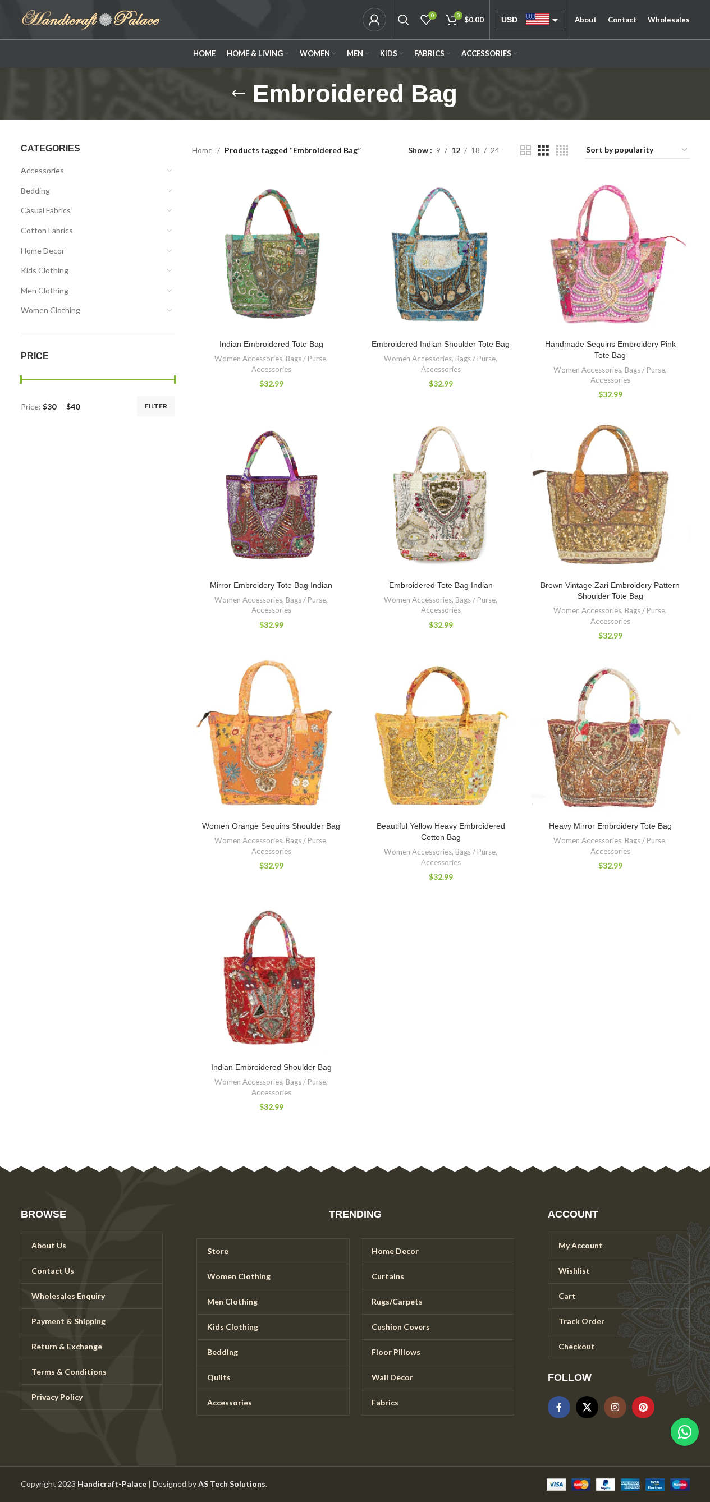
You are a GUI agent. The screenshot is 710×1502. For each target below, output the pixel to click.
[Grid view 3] (543, 151)
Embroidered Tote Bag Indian (441, 585)
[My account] (374, 19)
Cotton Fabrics (47, 230)
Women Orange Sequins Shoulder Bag (271, 825)
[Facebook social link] (559, 1407)
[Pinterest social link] (643, 1407)
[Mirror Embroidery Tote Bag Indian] (271, 495)
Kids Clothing (44, 270)
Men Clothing (44, 290)
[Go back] (239, 93)
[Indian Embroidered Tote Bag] (271, 255)
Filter (156, 406)
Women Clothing (50, 310)
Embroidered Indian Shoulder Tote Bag (441, 343)
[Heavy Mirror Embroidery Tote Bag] (610, 737)
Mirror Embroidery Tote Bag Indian (271, 585)
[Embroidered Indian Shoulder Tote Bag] (440, 255)
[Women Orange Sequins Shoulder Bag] (271, 737)
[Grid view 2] (525, 151)
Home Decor (43, 250)
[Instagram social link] (615, 1407)
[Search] (403, 19)
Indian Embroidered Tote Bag (271, 343)
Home (202, 150)
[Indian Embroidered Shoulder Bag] (271, 978)
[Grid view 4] (562, 151)
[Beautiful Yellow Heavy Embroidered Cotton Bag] (440, 737)
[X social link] (587, 1407)
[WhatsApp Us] (685, 1432)
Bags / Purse (306, 358)
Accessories (42, 170)
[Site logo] (91, 19)
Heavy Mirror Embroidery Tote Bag (610, 825)
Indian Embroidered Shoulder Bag (271, 1067)
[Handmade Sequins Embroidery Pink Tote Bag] (610, 255)
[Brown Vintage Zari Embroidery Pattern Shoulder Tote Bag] (610, 495)
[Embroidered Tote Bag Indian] (440, 495)
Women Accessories (248, 358)
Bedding (35, 190)
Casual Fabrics (46, 210)
